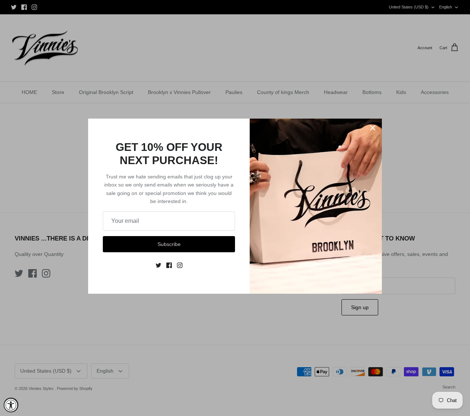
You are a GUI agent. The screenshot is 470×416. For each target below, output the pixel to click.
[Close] (373, 128)
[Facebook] (169, 265)
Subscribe (169, 244)
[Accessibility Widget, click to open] (11, 405)
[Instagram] (179, 265)
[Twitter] (158, 265)
